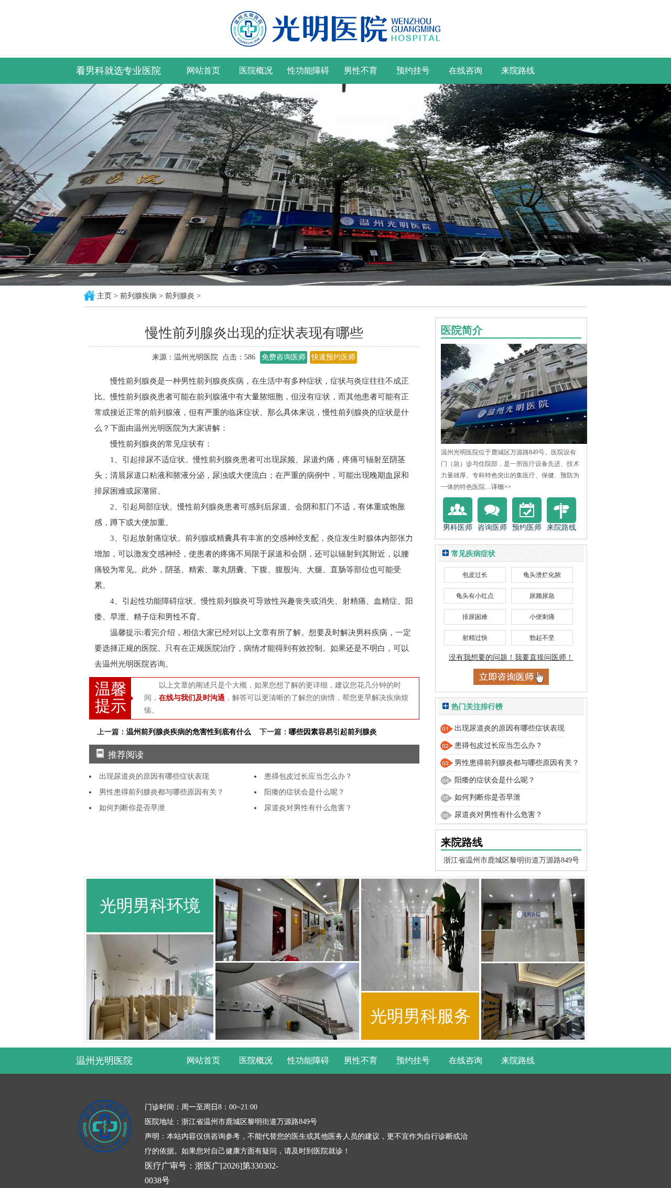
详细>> (501, 487)
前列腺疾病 (138, 296)
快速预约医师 (333, 357)
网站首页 (203, 70)
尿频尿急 (542, 596)
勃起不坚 (542, 637)
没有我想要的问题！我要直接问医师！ (511, 657)
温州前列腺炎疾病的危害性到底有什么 (188, 732)
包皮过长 (475, 575)
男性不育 (360, 70)
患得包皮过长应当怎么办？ (308, 776)
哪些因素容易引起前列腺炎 (333, 732)
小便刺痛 (542, 616)
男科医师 (457, 527)
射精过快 (475, 637)
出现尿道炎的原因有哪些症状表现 (154, 776)
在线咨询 (465, 70)
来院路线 (518, 70)
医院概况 (256, 70)
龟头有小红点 (475, 596)
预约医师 (527, 527)
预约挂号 (413, 70)
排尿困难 (475, 616)
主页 (104, 296)
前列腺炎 (179, 296)
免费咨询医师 (284, 357)
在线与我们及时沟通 (192, 698)
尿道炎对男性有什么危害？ (308, 808)
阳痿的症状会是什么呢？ (304, 792)
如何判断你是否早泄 (132, 808)
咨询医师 (492, 527)
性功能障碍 (308, 70)
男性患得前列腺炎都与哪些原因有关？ (161, 792)
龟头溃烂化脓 (542, 575)
